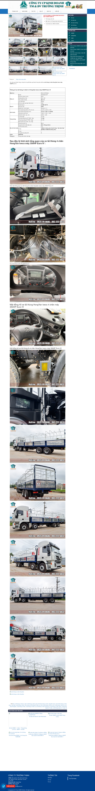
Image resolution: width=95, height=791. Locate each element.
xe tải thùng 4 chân (21, 706)
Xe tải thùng (73, 25)
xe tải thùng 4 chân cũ (31, 706)
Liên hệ (57, 11)
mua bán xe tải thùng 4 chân (17, 705)
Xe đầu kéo (73, 20)
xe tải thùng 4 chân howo (55, 706)
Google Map (18, 782)
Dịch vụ (49, 11)
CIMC (72, 38)
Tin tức (33, 11)
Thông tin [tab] (12, 79)
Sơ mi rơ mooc (74, 27)
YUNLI (72, 40)
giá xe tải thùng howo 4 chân (41, 703)
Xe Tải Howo (72, 778)
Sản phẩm (24, 11)
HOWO (72, 33)
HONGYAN (73, 35)
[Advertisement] (37, 761)
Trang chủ (15, 11)
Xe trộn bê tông (74, 22)
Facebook (72, 68)
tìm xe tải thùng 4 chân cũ (58, 705)
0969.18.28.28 (10, 786)
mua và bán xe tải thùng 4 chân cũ (32, 705)
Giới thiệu (50, 777)
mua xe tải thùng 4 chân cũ (46, 705)
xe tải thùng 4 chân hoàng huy (42, 706)
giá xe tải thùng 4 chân (30, 703)
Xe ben (72, 17)
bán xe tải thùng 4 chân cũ (18, 703)
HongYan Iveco (52, 703)
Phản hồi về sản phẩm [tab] (21, 79)
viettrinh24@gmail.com (17, 786)
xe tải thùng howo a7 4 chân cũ (60, 708)
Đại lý (41, 11)
